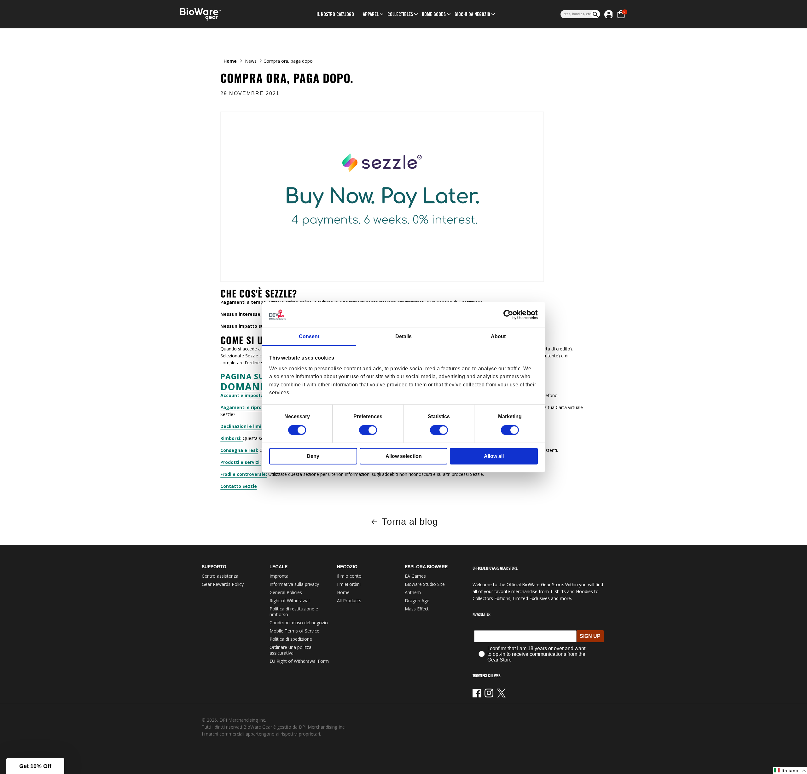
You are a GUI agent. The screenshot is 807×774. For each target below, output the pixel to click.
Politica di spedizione (291, 639)
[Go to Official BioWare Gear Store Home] (229, 14)
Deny (313, 456)
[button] (371, 14)
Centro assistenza (220, 576)
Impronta (279, 576)
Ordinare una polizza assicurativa (290, 650)
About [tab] (498, 336)
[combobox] (575, 14)
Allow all (494, 456)
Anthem (413, 592)
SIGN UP (590, 636)
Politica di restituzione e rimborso (294, 611)
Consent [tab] (309, 336)
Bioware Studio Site (425, 584)
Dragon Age (417, 601)
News (251, 61)
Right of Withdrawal (290, 601)
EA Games (415, 576)
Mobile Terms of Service (294, 631)
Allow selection (404, 456)
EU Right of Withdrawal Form (299, 661)
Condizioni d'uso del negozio (299, 623)
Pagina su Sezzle (257, 376)
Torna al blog (410, 522)
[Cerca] (595, 14)
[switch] (368, 430)
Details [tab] (403, 336)
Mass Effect (417, 609)
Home (230, 61)
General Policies (286, 592)
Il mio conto (349, 576)
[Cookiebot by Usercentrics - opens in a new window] (510, 315)
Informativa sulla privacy (294, 584)
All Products (349, 601)
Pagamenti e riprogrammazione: (258, 407)
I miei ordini (349, 584)
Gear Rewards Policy (223, 584)
